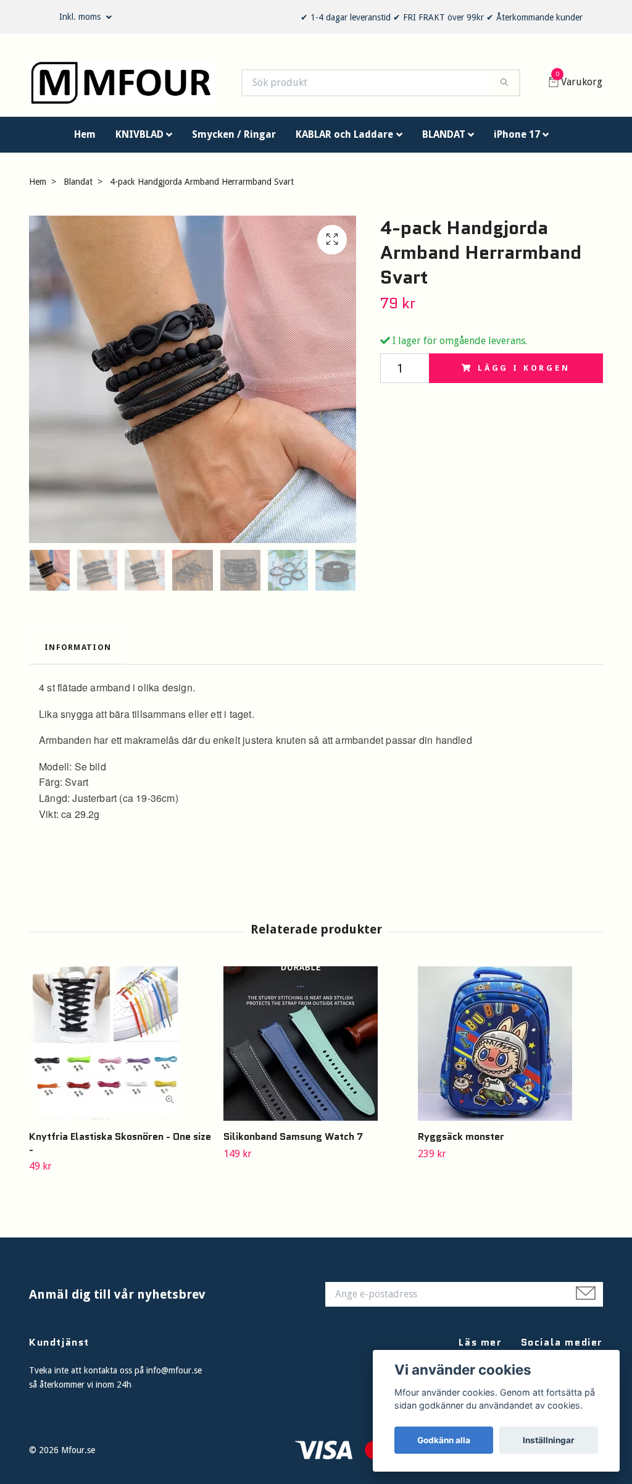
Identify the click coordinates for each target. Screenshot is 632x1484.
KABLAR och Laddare (344, 140)
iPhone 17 (517, 140)
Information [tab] (77, 652)
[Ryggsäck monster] (510, 1049)
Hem (85, 140)
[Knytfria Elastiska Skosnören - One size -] (121, 1049)
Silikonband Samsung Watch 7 (293, 1142)
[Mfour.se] (134, 86)
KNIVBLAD (139, 140)
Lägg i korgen (524, 373)
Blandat (78, 187)
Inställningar (549, 1440)
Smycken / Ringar (234, 140)
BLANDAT (443, 140)
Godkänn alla (443, 1440)
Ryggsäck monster (461, 1142)
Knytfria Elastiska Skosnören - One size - (120, 1148)
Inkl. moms (81, 17)
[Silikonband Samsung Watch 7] (316, 1049)
